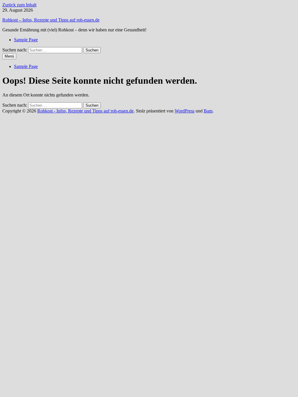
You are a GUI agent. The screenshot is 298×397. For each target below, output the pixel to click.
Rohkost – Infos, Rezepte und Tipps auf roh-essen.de (51, 19)
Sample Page (26, 39)
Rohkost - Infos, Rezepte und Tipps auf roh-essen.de (85, 110)
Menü (9, 56)
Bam (208, 110)
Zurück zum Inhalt (19, 4)
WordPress (184, 110)
